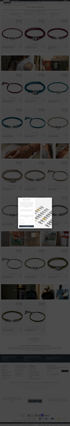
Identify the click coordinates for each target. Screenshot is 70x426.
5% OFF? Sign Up (26, 226)
